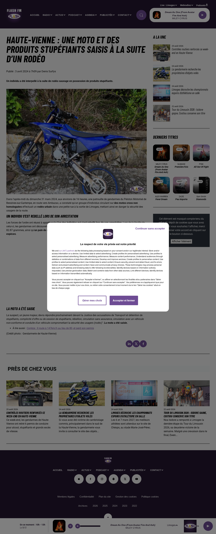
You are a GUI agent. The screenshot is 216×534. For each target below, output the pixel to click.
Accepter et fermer (124, 300)
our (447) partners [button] (66, 250)
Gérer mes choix (92, 300)
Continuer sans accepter (150, 228)
